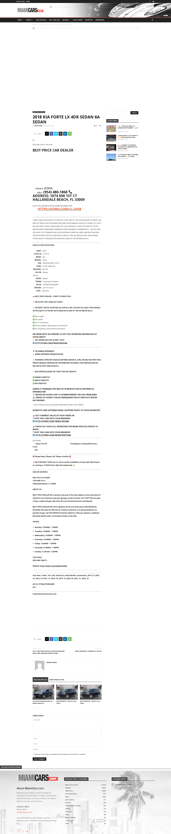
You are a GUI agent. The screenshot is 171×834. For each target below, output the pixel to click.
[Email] (47, 134)
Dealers (65, 20)
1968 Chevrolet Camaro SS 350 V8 (88, 651)
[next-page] (37, 707)
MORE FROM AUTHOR (56, 680)
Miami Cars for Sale (43, 25)
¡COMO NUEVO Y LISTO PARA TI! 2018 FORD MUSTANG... (128, 136)
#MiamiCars (99, 20)
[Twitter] (153, 1)
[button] (152, 20)
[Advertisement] (67, 170)
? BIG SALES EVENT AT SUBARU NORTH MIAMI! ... (126, 128)
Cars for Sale (41, 20)
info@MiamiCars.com (24, 812)
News (28, 1)
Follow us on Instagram (11, 767)
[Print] (61, 134)
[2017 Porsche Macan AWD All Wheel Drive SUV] (43, 692)
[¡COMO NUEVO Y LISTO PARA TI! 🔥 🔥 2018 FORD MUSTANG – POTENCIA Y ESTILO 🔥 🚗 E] (111, 138)
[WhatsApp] (70, 134)
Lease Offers (77, 20)
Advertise (89, 20)
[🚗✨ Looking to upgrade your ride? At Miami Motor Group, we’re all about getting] (111, 147)
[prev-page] (34, 707)
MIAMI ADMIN (38, 125)
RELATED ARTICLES (40, 680)
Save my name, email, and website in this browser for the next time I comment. (60, 754)
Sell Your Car (54, 20)
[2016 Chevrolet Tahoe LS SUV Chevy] (67, 692)
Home (34, 25)
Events (28, 20)
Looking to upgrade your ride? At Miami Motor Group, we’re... (127, 147)
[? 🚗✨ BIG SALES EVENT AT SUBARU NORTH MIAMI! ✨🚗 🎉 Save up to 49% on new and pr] (111, 128)
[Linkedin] (65, 134)
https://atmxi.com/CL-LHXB (59, 209)
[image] (38, 778)
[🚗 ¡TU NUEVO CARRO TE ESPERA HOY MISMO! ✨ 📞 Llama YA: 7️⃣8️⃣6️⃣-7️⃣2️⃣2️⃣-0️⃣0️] (111, 157)
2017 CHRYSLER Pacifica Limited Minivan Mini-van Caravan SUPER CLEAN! (49, 652)
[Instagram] (23, 832)
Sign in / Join (20, 1)
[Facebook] (150, 1)
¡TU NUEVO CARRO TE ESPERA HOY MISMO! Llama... (128, 155)
